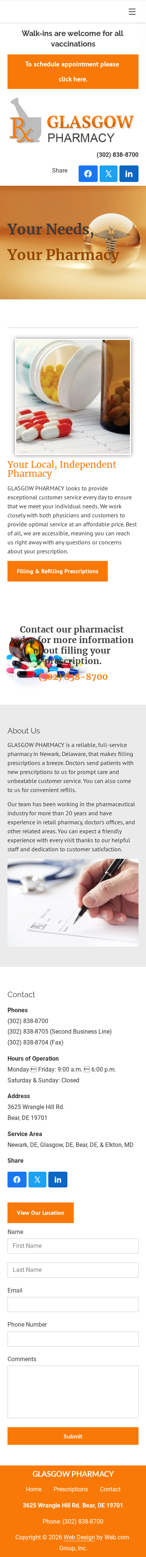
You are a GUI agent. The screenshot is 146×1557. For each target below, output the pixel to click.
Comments (21, 1359)
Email (14, 1290)
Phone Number (27, 1324)
